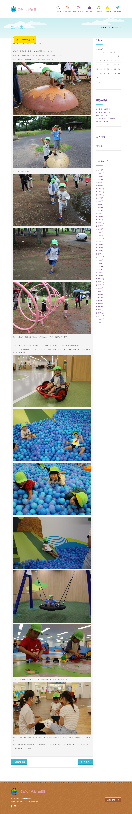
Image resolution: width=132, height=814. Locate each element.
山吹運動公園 (19, 762)
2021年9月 (99, 260)
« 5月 (100, 82)
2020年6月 (99, 294)
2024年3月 (99, 213)
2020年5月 (99, 297)
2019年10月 (100, 319)
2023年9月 (99, 226)
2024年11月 (100, 192)
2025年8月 (99, 176)
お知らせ (110, 27)
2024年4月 (99, 210)
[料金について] (89, 9)
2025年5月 (99, 182)
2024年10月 (100, 195)
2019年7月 (99, 322)
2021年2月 (99, 276)
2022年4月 (99, 251)
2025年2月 (99, 186)
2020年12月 (100, 279)
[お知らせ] (58, 9)
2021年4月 (99, 269)
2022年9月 (99, 245)
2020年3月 (99, 304)
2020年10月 (100, 285)
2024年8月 (99, 198)
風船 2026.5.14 (101, 115)
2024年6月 (99, 204)
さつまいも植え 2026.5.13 (105, 118)
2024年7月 (99, 201)
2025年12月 (100, 173)
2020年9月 (99, 288)
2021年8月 (99, 263)
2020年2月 (99, 307)
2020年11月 (100, 282)
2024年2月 (99, 217)
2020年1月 (99, 310)
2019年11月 (100, 316)
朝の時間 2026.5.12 (103, 121)
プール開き (85, 762)
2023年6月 (99, 229)
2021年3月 (99, 272)
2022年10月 (100, 241)
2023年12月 (100, 223)
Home (103, 27)
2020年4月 (99, 300)
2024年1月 (99, 220)
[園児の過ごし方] (78, 9)
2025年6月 (99, 179)
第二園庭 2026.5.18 (103, 112)
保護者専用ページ (113, 800)
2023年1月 (99, 235)
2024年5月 (99, 207)
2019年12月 (100, 313)
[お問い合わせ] (116, 9)
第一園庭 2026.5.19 (103, 109)
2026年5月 (99, 170)
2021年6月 (99, 266)
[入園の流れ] (98, 9)
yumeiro (18, 43)
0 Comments (39, 43)
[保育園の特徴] (67, 9)
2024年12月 (100, 189)
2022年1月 (99, 254)
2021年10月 (100, 257)
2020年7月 (99, 291)
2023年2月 (99, 232)
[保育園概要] (107, 9)
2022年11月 (100, 238)
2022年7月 (99, 248)
